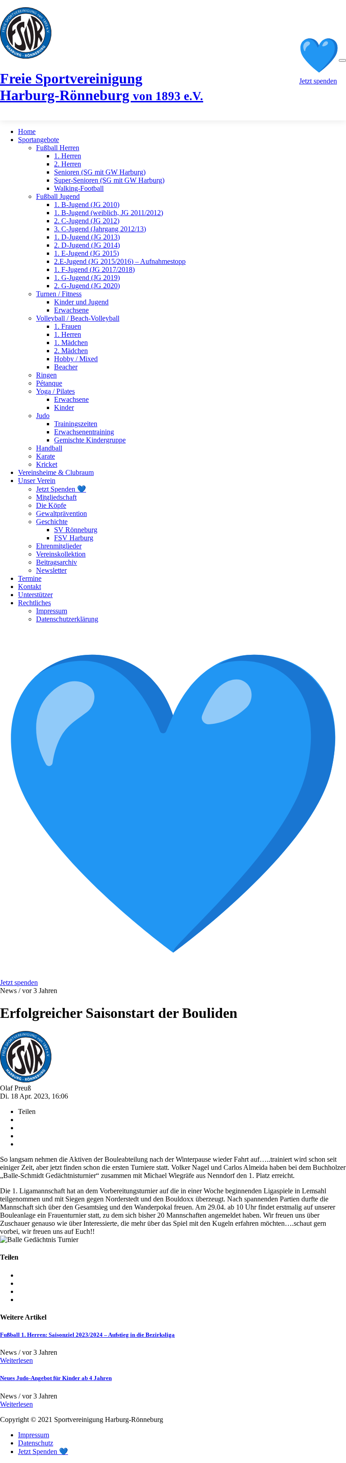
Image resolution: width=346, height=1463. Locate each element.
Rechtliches (34, 603)
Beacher (65, 367)
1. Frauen (67, 326)
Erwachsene (71, 310)
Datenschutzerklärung (67, 619)
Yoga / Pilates (55, 391)
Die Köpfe (51, 505)
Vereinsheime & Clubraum (56, 472)
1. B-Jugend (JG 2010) (86, 204)
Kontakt (29, 586)
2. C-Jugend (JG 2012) (86, 221)
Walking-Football (79, 188)
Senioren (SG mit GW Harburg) (100, 172)
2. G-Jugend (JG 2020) (87, 286)
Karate (45, 456)
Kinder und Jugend (81, 302)
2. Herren (67, 164)
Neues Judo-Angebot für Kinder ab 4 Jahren (56, 1378)
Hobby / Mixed (76, 359)
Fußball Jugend (58, 196)
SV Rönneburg (75, 530)
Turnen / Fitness (59, 294)
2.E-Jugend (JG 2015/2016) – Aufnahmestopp (120, 261)
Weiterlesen (16, 1360)
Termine (29, 578)
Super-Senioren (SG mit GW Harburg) (109, 180)
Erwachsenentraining (84, 432)
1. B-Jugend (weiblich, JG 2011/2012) (108, 212)
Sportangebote (38, 139)
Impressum (51, 611)
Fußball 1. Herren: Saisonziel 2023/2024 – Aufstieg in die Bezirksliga (87, 1334)
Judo (43, 415)
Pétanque (49, 383)
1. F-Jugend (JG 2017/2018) (94, 269)
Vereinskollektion (61, 554)
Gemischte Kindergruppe (90, 440)
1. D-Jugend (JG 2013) (87, 237)
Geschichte (52, 521)
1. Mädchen (71, 342)
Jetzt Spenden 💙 (61, 489)
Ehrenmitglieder (59, 546)
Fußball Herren (57, 148)
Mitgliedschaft (56, 497)
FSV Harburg (73, 538)
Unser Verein (36, 480)
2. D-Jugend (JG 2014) (87, 245)
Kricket (46, 464)
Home (27, 131)
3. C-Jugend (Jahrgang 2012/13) (100, 229)
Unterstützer (35, 594)
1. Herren (67, 156)
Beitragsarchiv (56, 562)
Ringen (46, 375)
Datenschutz (35, 1443)
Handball (49, 448)
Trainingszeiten (75, 424)
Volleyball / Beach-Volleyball (77, 318)
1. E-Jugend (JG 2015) (86, 253)
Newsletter (51, 570)
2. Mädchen (71, 350)
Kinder (64, 407)
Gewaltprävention (61, 513)
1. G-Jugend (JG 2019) (87, 277)
